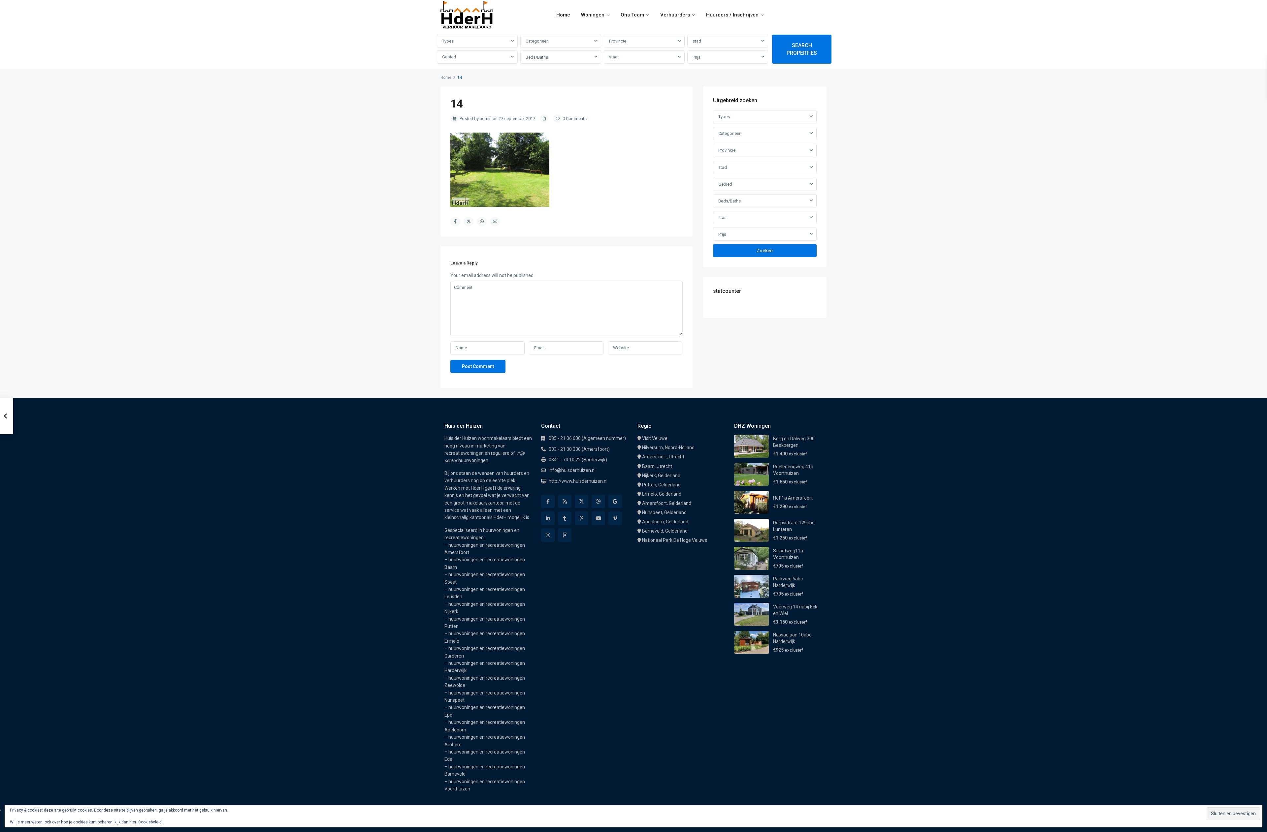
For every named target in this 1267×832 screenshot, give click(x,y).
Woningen (592, 15)
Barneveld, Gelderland (665, 531)
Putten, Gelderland (661, 484)
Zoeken (765, 250)
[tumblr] (564, 518)
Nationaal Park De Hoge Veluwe (674, 540)
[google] (615, 501)
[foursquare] (564, 535)
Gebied (449, 56)
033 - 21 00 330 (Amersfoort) (579, 449)
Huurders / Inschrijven (732, 15)
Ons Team (632, 15)
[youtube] (598, 518)
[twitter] (581, 501)
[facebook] (548, 501)
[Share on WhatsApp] (482, 222)
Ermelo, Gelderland (661, 494)
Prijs (696, 57)
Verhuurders (675, 15)
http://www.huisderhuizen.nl (578, 481)
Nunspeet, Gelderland (664, 512)
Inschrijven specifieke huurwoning (747, 821)
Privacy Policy (667, 821)
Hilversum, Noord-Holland (668, 447)
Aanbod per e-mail (802, 821)
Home (563, 15)
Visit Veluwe (654, 438)
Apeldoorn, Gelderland (665, 521)
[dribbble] (598, 501)
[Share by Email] (495, 222)
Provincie (617, 41)
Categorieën (537, 41)
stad (697, 41)
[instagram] (548, 535)
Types (448, 41)
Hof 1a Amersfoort (793, 498)
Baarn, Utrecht (657, 466)
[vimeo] (615, 518)
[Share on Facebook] (455, 222)
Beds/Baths (537, 57)
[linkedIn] (548, 518)
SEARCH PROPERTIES (802, 49)
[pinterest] (581, 518)
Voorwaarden (697, 821)
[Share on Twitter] (468, 222)
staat (614, 56)
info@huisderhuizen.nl (572, 470)
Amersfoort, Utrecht (663, 456)
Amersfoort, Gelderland (666, 503)
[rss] (564, 501)
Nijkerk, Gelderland (661, 475)
